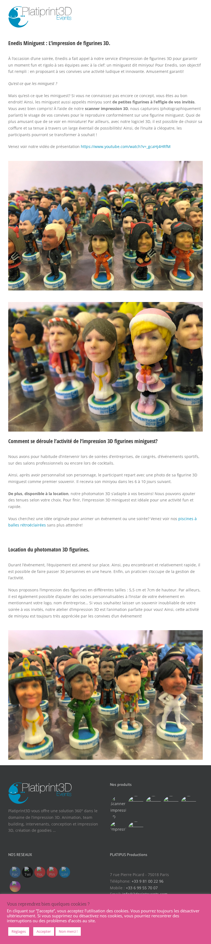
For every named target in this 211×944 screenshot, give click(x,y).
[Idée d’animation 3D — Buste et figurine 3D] (118, 808)
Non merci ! (68, 931)
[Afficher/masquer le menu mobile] (200, 10)
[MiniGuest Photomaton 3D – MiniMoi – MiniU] (171, 804)
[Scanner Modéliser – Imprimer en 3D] (135, 829)
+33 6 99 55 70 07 (142, 887)
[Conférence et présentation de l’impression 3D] (153, 804)
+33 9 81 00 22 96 (147, 881)
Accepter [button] (44, 931)
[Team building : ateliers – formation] (135, 804)
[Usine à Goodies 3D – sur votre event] (188, 804)
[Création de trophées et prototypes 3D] (118, 827)
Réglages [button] (19, 931)
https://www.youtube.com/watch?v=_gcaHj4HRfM (126, 146)
